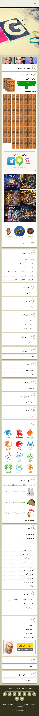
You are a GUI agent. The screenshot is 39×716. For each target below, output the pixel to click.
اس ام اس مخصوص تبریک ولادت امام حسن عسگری (21, 271)
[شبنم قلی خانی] (8, 61)
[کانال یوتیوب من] (22, 698)
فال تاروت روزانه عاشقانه (27, 577)
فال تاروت (20, 19)
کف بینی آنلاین (30, 342)
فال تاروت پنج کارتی (29, 558)
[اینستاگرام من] (19, 694)
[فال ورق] (12, 214)
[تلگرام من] (29, 694)
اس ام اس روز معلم (29, 259)
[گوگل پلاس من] (5, 694)
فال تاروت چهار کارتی (28, 554)
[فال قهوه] (28, 198)
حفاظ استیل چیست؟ (29, 603)
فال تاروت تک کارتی (29, 546)
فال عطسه (31, 666)
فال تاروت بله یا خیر (29, 581)
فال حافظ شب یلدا (29, 633)
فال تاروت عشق (30, 573)
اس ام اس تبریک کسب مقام (27, 263)
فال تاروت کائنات (29, 542)
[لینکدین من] (17, 698)
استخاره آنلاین (30, 292)
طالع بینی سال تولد (29, 520)
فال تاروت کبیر (30, 538)
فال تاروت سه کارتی (23, 68)
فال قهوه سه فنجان (29, 324)
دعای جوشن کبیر (29, 370)
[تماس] (14, 694)
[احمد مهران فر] (31, 61)
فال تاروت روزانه (29, 534)
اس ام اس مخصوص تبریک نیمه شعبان (24, 279)
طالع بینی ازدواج (30, 356)
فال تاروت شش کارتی (28, 562)
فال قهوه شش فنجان (29, 328)
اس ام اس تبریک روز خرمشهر (26, 275)
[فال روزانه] (12, 182)
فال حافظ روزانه (30, 629)
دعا (33, 374)
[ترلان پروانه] (20, 61)
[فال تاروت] (28, 182)
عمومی (25, 242)
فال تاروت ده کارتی (29, 569)
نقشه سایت (14, 710)
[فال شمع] (12, 198)
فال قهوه (32, 320)
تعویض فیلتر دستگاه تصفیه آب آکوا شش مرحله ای (21, 599)
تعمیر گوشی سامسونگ (28, 607)
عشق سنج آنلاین (30, 402)
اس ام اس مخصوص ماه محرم (27, 267)
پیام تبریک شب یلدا (29, 637)
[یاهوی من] (34, 694)
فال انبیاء (32, 306)
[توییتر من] (10, 694)
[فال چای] (28, 214)
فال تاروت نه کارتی (29, 565)
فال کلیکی (31, 388)
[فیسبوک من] (24, 694)
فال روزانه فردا (30, 680)
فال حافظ (32, 625)
